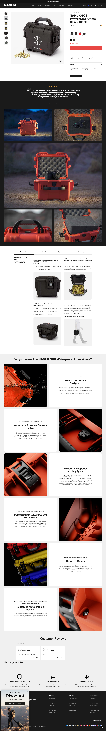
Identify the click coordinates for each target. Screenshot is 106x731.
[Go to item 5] (6, 33)
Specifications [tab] (43, 252)
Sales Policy (92, 712)
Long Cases (52, 708)
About (54, 5)
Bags (39, 5)
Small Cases (52, 701)
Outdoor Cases (72, 710)
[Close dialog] (27, 691)
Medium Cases (52, 703)
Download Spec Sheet (75, 75)
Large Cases (52, 705)
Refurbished (71, 5)
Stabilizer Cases (72, 708)
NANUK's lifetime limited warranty (21, 686)
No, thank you (15, 706)
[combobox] (84, 5)
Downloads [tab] (82, 252)
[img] (21, 649)
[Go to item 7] (6, 43)
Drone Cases (72, 705)
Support (61, 5)
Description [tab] (24, 252)
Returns (92, 701)
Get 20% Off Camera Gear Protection (53, 1)
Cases (32, 5)
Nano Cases (52, 698)
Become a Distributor (95, 708)
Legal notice (35, 726)
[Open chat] (102, 727)
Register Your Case (94, 710)
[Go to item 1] (6, 14)
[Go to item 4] (6, 28)
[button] (33, 657)
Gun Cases (71, 701)
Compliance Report (43, 726)
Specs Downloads (94, 703)
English (84, 5)
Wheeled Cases (52, 710)
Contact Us (92, 698)
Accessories (52, 712)
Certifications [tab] (62, 252)
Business (47, 5)
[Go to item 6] (6, 38)
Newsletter (92, 714)
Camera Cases (72, 703)
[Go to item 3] (6, 23)
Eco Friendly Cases (73, 698)
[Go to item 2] (6, 18)
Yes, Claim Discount (15, 703)
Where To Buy (93, 705)
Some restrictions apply (54, 686)
